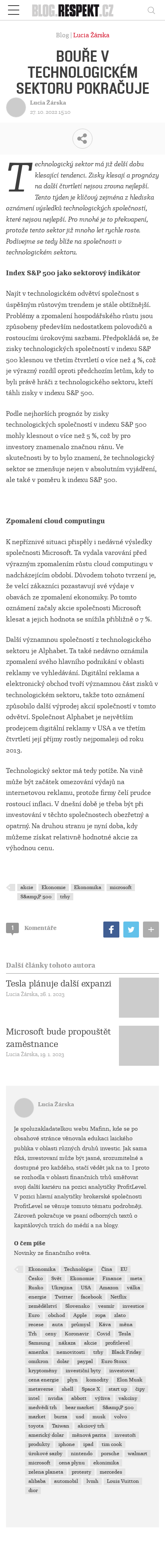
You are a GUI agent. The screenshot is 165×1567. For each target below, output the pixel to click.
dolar (63, 1361)
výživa (102, 1398)
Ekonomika (87, 887)
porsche (110, 1453)
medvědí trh (42, 1407)
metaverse (40, 1389)
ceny (50, 1334)
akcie (26, 887)
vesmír (106, 1306)
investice (133, 1306)
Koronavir (77, 1334)
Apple (80, 1315)
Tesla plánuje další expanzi (58, 983)
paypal (85, 1361)
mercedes (111, 1472)
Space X (91, 1389)
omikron (38, 1361)
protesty (81, 1472)
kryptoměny (42, 1370)
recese (36, 1324)
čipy (140, 1389)
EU (124, 1269)
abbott (79, 1398)
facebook (91, 1297)
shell (67, 1389)
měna (126, 1324)
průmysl (81, 1324)
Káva (105, 1324)
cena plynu (72, 1463)
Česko (35, 1278)
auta (57, 1324)
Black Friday (126, 1352)
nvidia (55, 1398)
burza (60, 1417)
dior (33, 1490)
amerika (38, 1352)
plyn (72, 1380)
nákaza (67, 1343)
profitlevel (117, 1343)
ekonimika (106, 1463)
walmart (137, 1453)
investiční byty (83, 1370)
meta (136, 1278)
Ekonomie (54, 887)
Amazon (109, 1288)
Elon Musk (130, 1380)
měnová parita (89, 1435)
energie (37, 1297)
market (37, 1417)
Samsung (39, 1343)
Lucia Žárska (91, 35)
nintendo (82, 1453)
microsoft (121, 887)
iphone (66, 1444)
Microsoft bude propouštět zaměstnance (58, 1037)
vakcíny (128, 1398)
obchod (56, 1315)
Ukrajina (62, 1288)
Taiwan (60, 1426)
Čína (106, 1269)
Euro (34, 1315)
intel (34, 1398)
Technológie (78, 1269)
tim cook (112, 1444)
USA (86, 1288)
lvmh (93, 1481)
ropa (100, 1315)
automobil (66, 1481)
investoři (125, 1435)
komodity (97, 1380)
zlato (120, 1315)
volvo (120, 1417)
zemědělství (42, 1306)
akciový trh (91, 1426)
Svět (56, 1278)
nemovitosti (70, 1352)
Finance (112, 1278)
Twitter (63, 1297)
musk (99, 1417)
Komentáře (34, 928)
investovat (122, 1370)
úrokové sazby (45, 1453)
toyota (36, 1426)
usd (80, 1417)
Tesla (125, 1334)
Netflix (119, 1297)
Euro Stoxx (114, 1361)
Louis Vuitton (123, 1481)
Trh (32, 1334)
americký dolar (46, 1435)
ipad (88, 1444)
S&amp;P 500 (36, 896)
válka (133, 1288)
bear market (79, 1407)
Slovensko (77, 1306)
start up (118, 1389)
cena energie (43, 1380)
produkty (39, 1444)
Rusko (35, 1288)
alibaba (37, 1481)
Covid (103, 1334)
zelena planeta (45, 1472)
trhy (65, 896)
